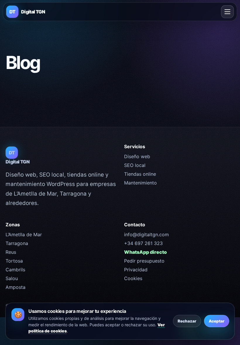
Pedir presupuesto (144, 261)
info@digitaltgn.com (146, 234)
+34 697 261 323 (143, 243)
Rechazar (187, 321)
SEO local (134, 165)
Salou (12, 278)
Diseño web (137, 156)
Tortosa (14, 261)
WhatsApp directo (145, 252)
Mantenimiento (140, 183)
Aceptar (216, 321)
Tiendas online (140, 174)
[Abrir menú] (227, 11)
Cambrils (15, 269)
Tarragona (17, 243)
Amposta (15, 287)
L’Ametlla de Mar (24, 234)
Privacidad (136, 269)
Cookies (133, 278)
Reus (11, 252)
